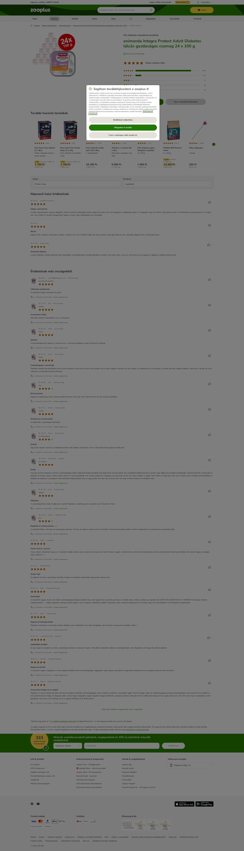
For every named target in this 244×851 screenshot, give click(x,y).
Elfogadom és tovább (123, 127)
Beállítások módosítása (123, 120)
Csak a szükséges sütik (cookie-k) (123, 135)
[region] (122, 112)
